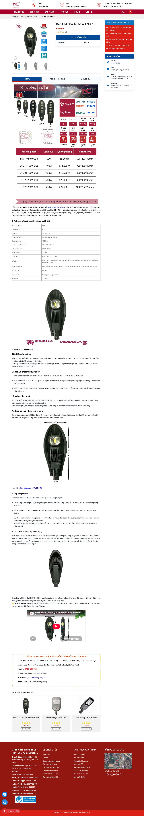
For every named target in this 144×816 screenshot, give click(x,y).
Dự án (77, 12)
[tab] (27, 79)
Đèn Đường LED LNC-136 (86, 717)
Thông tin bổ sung (57, 79)
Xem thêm (25, 729)
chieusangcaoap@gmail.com (120, 70)
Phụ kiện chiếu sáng (81, 774)
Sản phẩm (49, 12)
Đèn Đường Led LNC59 (56, 717)
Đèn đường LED (79, 755)
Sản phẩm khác (79, 777)
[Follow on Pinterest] (117, 774)
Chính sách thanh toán (51, 767)
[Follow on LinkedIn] (121, 774)
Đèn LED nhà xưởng (81, 761)
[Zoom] (15, 58)
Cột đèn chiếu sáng (81, 771)
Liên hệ (89, 12)
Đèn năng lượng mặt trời (82, 767)
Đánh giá (86, 79)
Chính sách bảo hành (50, 771)
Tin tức (64, 12)
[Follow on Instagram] (110, 774)
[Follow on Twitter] (114, 774)
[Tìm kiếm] (123, 12)
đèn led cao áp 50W (55, 207)
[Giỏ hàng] (130, 12)
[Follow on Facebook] (106, 774)
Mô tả (27, 79)
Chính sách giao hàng (50, 774)
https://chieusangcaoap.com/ (36, 677)
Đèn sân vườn (79, 758)
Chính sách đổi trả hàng (51, 777)
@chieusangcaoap (40, 682)
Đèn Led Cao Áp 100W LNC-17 (26, 717)
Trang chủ (19, 12)
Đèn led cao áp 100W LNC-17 (31, 488)
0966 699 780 (115, 63)
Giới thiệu (34, 12)
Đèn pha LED (78, 764)
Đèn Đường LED (26, 17)
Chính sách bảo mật (50, 764)
